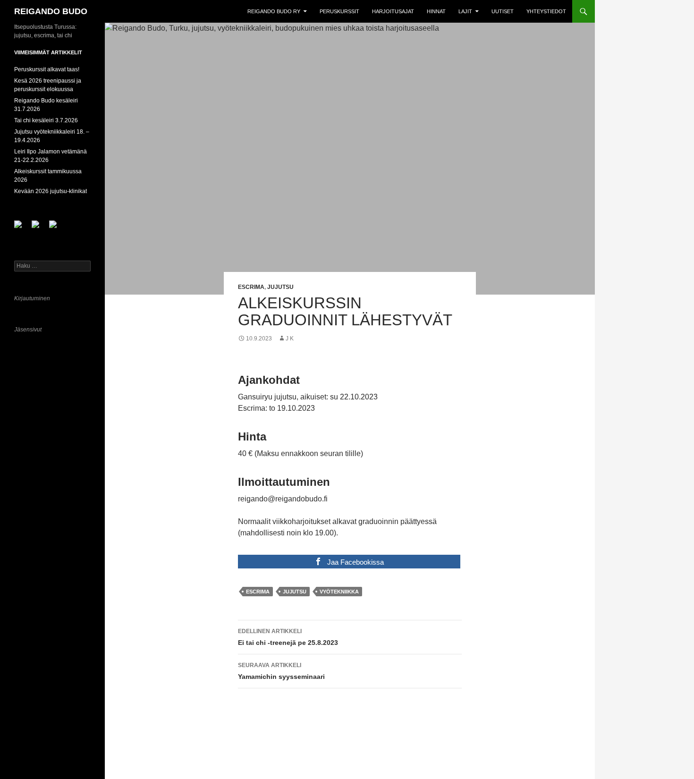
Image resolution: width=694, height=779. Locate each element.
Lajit (465, 11)
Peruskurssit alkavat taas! (46, 69)
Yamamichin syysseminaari (281, 671)
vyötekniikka (339, 591)
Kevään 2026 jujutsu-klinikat (50, 191)
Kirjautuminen (32, 298)
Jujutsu (280, 287)
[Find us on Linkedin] (39, 228)
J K (290, 338)
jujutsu (294, 591)
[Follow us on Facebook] (21, 228)
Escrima (251, 287)
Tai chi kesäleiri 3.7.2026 (46, 120)
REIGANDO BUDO (50, 11)
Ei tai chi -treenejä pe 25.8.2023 (288, 637)
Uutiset (502, 11)
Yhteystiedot (546, 11)
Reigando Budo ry (273, 11)
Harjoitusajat (393, 11)
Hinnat (436, 11)
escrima (258, 591)
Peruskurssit (339, 11)
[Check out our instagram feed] (56, 228)
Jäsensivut (28, 329)
